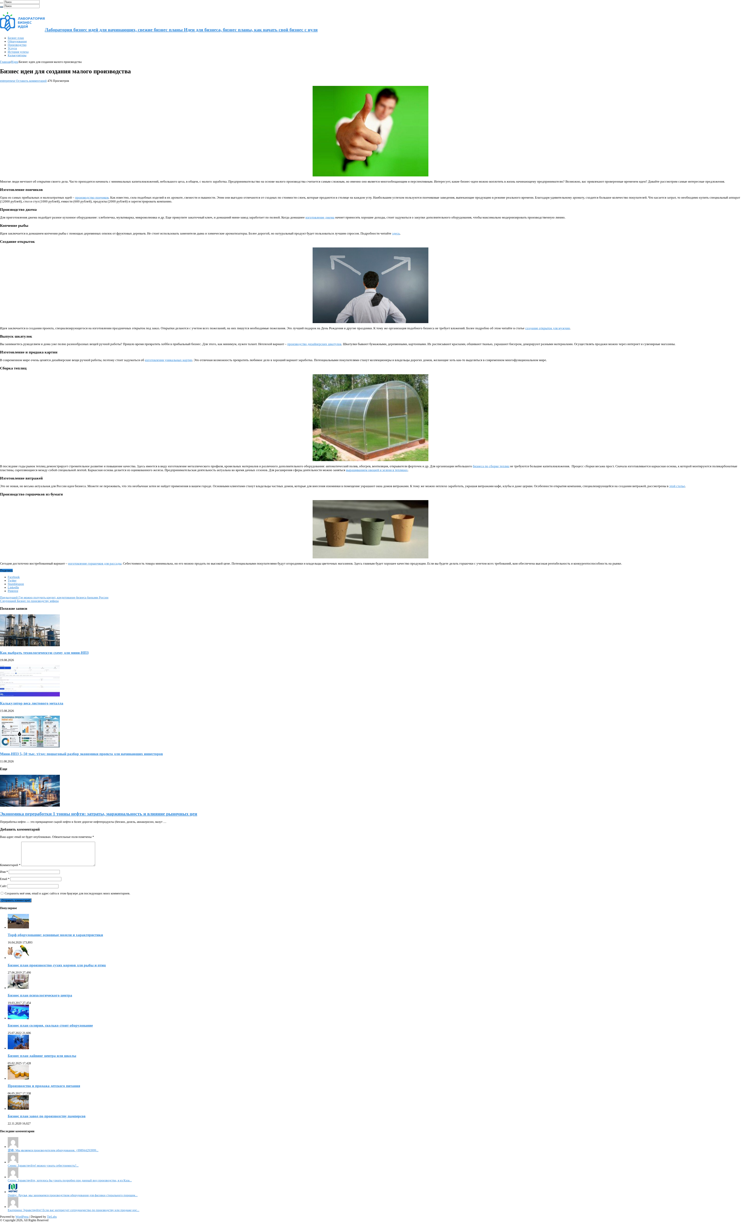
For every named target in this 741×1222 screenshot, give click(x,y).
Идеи (14, 62)
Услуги (12, 48)
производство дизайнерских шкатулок (314, 344)
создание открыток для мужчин (547, 328)
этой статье (677, 486)
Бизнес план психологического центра (40, 995)
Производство (17, 45)
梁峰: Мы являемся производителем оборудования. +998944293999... (53, 1150)
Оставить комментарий (31, 80)
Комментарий (10, 865)
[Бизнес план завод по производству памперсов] (18, 1108)
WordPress (22, 1216)
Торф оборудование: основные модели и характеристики (55, 935)
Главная (5, 62)
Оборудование (17, 41)
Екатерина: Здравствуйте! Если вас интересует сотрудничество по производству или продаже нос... (73, 1210)
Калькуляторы (17, 55)
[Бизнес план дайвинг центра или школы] (18, 1048)
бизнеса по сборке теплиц (491, 466)
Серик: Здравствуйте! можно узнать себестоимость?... (43, 1165)
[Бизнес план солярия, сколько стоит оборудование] (18, 1018)
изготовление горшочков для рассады (94, 563)
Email (4, 879)
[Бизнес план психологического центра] (18, 987)
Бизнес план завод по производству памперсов (46, 1116)
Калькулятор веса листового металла (31, 703)
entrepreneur (8, 80)
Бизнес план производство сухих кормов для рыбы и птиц (57, 965)
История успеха (18, 51)
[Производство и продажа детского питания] (18, 1078)
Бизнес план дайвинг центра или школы (42, 1056)
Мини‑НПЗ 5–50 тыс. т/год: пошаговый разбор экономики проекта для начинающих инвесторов (81, 754)
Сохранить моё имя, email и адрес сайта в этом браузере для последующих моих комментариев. (67, 893)
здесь (396, 233)
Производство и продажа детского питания (44, 1086)
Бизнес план (16, 38)
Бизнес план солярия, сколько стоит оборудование (50, 1025)
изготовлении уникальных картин (168, 360)
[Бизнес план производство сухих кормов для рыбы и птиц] (18, 957)
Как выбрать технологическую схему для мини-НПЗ (44, 653)
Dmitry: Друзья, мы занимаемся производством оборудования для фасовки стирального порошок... (73, 1195)
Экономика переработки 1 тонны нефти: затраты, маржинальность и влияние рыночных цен (98, 813)
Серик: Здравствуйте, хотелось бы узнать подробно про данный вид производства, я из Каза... (70, 1180)
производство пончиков (92, 197)
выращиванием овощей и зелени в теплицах (377, 470)
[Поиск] (1, 2)
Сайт (3, 886)
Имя (4, 871)
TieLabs (52, 1216)
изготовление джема (319, 217)
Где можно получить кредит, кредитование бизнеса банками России (54, 597)
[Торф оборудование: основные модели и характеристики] (18, 927)
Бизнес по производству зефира (29, 601)
